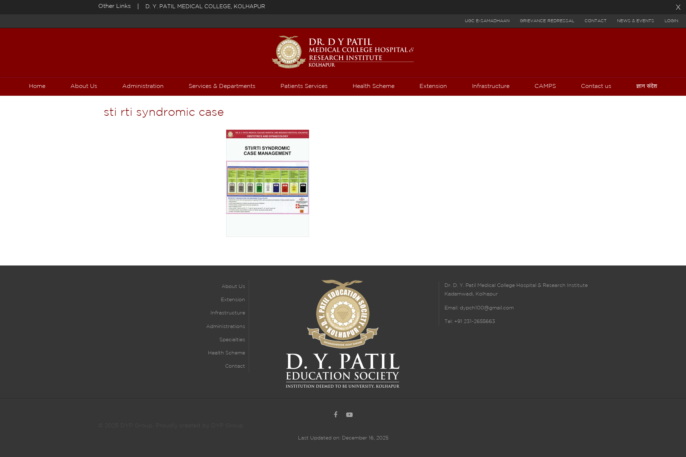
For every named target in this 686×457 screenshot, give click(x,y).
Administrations (225, 326)
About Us (233, 286)
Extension (233, 300)
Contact (596, 21)
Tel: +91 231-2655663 (469, 321)
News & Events (635, 21)
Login (671, 21)
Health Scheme (226, 353)
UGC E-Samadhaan (487, 21)
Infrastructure (227, 313)
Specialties (232, 340)
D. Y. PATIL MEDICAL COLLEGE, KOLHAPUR (205, 6)
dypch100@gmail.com (487, 308)
